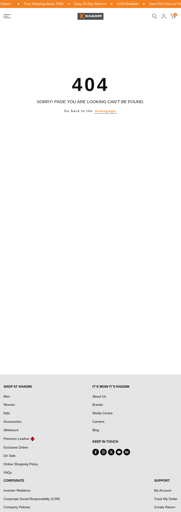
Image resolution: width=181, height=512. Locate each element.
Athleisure (11, 430)
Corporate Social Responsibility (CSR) (32, 499)
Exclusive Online (16, 447)
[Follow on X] (111, 452)
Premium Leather (16, 439)
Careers (98, 421)
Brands (97, 404)
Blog (95, 430)
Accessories (12, 421)
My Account (162, 490)
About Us (99, 396)
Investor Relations (17, 490)
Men (7, 396)
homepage (105, 111)
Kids (7, 413)
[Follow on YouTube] (119, 452)
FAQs (8, 472)
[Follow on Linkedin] (126, 452)
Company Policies (17, 507)
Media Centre (102, 413)
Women (9, 404)
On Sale (10, 455)
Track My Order (165, 499)
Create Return (164, 507)
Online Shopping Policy (21, 464)
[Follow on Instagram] (103, 452)
